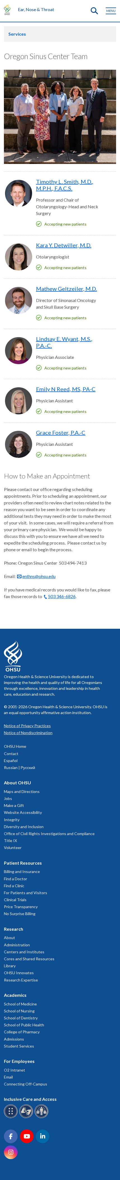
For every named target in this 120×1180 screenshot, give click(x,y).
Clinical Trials (15, 899)
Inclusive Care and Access (30, 1099)
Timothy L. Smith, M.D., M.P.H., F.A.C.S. (64, 185)
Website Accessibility (23, 812)
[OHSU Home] (8, 9)
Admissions (14, 1039)
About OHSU (17, 782)
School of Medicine (20, 1004)
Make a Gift (14, 805)
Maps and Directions (22, 791)
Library (10, 965)
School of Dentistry (21, 1017)
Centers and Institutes (24, 951)
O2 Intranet (14, 1070)
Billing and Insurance (22, 871)
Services (17, 34)
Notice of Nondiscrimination (28, 732)
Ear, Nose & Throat (36, 9)
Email (8, 1077)
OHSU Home (15, 746)
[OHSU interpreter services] (42, 1117)
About (9, 937)
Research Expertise (21, 980)
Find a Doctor (15, 878)
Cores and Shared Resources (29, 958)
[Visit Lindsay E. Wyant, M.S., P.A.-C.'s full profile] (18, 350)
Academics (15, 995)
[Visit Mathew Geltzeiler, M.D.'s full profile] (18, 300)
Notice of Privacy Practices (27, 725)
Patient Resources (23, 862)
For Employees (19, 1061)
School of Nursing (19, 1011)
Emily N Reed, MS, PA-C (65, 389)
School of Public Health (24, 1024)
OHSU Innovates (19, 972)
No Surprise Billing (19, 913)
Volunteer (12, 847)
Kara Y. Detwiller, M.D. (63, 245)
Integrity (12, 819)
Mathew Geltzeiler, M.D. (66, 288)
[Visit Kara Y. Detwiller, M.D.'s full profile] (18, 257)
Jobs (8, 798)
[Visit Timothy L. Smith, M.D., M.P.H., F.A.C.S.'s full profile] (18, 193)
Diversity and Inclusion (24, 826)
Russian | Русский (19, 767)
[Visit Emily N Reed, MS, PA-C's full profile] (18, 400)
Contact (11, 753)
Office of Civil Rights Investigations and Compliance (49, 833)
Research (13, 929)
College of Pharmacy (22, 1031)
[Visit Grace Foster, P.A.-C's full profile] (18, 444)
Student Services (19, 1046)
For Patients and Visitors (25, 892)
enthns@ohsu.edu (39, 576)
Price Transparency (21, 906)
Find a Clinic (14, 885)
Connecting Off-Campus (25, 1084)
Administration (17, 944)
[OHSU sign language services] (27, 1117)
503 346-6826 (62, 596)
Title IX (10, 840)
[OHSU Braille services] (11, 1117)
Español (11, 760)
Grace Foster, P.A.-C (60, 432)
